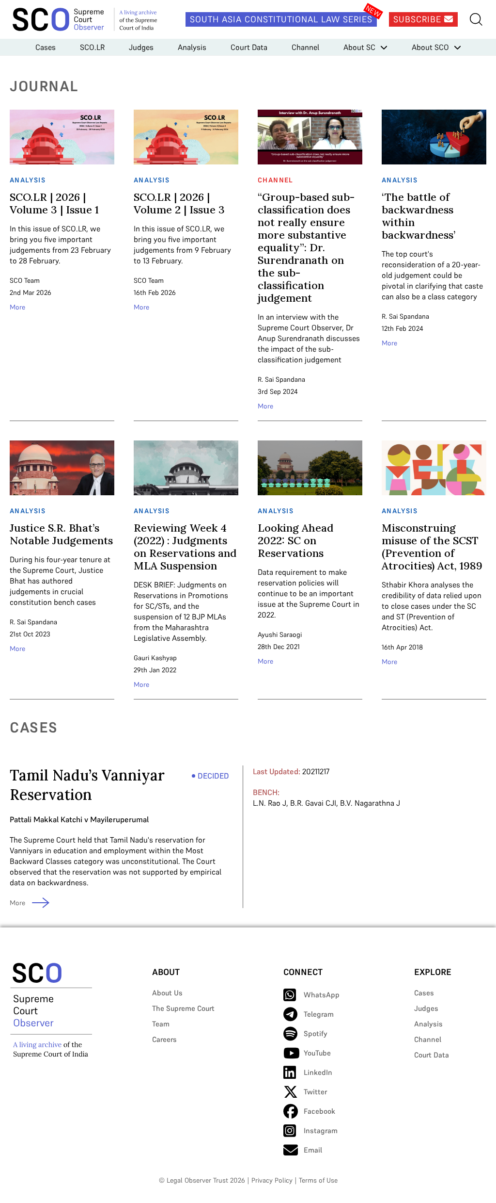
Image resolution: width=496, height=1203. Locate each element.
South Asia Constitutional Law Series (281, 19)
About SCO (430, 47)
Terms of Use (318, 1180)
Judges (141, 47)
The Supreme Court (183, 1008)
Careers (164, 1039)
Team (161, 1023)
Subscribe (418, 19)
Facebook (319, 1111)
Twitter (315, 1091)
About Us (167, 992)
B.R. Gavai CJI (313, 803)
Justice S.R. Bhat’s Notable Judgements (61, 534)
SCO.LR (92, 47)
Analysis (192, 47)
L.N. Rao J (269, 803)
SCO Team (25, 280)
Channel (305, 47)
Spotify (315, 1033)
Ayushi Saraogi (280, 634)
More (17, 307)
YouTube (317, 1052)
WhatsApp (322, 994)
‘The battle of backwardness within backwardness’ (418, 216)
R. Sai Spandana (281, 379)
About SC (359, 47)
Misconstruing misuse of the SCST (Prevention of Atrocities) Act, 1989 (432, 546)
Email (313, 1149)
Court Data (249, 47)
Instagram (321, 1130)
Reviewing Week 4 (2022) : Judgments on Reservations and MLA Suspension (185, 546)
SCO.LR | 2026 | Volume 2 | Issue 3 (179, 203)
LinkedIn (318, 1072)
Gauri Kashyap (155, 657)
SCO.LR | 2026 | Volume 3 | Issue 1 (54, 203)
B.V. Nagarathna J (370, 803)
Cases (45, 47)
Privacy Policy (272, 1180)
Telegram (319, 1014)
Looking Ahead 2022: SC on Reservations (295, 540)
